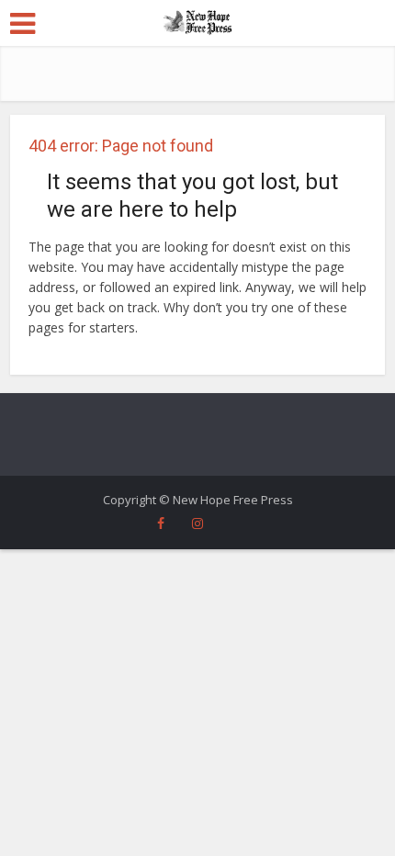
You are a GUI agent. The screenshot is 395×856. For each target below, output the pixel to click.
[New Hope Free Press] (198, 21)
